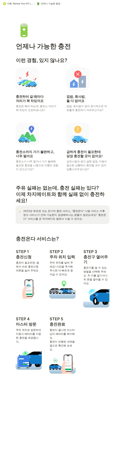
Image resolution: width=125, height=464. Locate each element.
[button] (18, 4)
